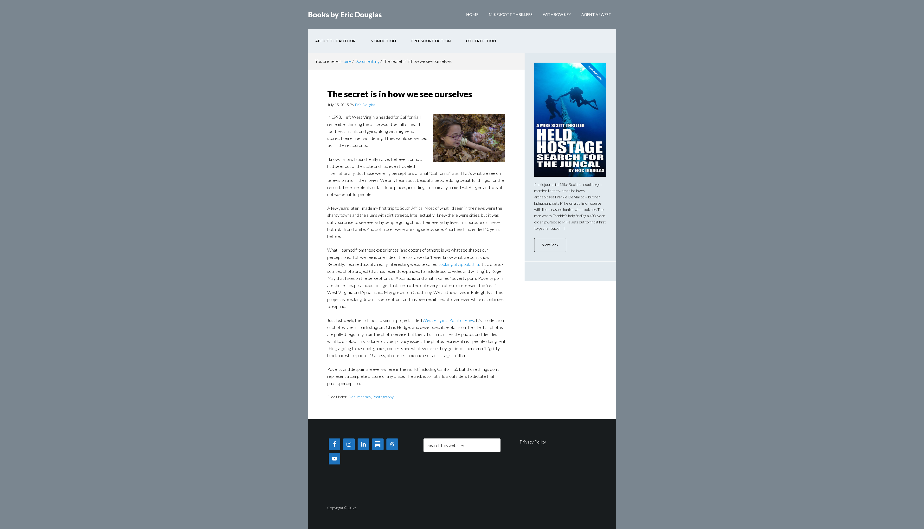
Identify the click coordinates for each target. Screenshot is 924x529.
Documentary (359, 396)
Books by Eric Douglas (345, 14)
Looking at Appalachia (458, 264)
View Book (550, 245)
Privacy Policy (533, 441)
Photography (383, 396)
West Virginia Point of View (448, 320)
